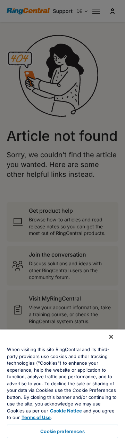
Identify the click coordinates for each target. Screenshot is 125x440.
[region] (62, 384)
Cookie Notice (66, 411)
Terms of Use (36, 417)
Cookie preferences (62, 431)
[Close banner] (111, 337)
